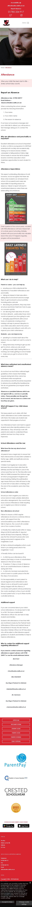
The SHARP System (16, 724)
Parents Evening (16, 737)
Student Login (16, 728)
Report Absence (16, 8)
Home (2, 67)
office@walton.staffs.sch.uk (16, 5)
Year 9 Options (16, 741)
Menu (24, 23)
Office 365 (16, 720)
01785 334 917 (16, 11)
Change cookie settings (24, 903)
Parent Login (16, 733)
